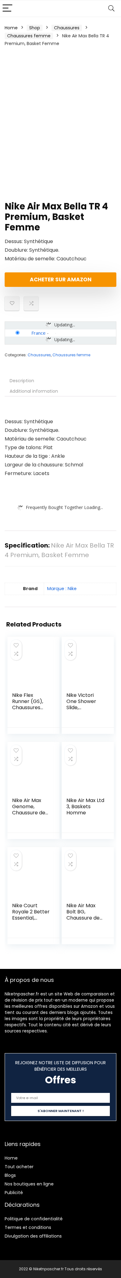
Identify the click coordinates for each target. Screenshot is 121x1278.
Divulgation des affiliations (33, 1236)
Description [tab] (22, 381)
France (38, 333)
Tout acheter (19, 1167)
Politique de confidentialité (34, 1219)
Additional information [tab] (34, 391)
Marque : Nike (62, 588)
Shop (34, 28)
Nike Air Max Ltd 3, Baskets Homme (85, 806)
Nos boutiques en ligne (29, 1184)
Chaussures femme (29, 36)
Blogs (10, 1175)
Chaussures (66, 28)
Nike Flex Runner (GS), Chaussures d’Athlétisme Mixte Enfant (27, 707)
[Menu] (7, 8)
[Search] (111, 8)
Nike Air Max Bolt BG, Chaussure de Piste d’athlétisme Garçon (83, 921)
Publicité (14, 1192)
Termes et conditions (28, 1227)
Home (11, 28)
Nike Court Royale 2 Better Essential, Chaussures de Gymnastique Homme (31, 921)
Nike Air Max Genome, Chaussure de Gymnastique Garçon (28, 813)
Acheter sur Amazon (61, 279)
